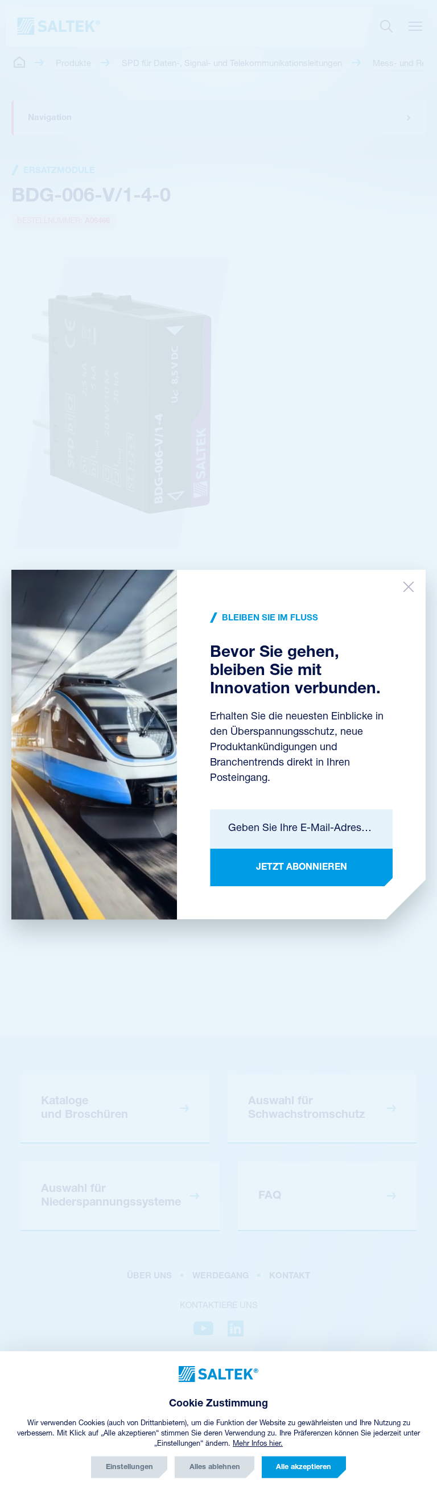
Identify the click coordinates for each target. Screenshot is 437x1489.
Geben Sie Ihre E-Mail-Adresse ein (301, 829)
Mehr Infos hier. (258, 1443)
